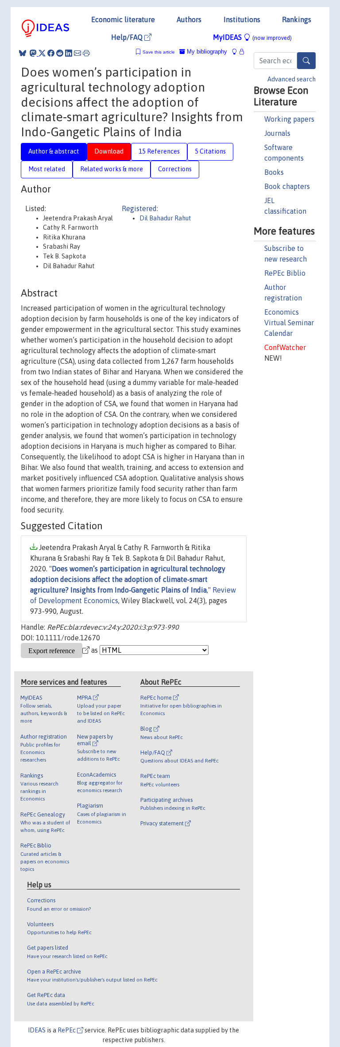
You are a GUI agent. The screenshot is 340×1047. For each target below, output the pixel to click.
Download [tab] (109, 151)
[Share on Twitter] (42, 53)
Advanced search (291, 79)
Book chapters (287, 186)
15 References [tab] (159, 151)
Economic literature (123, 19)
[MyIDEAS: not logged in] (237, 51)
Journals (277, 133)
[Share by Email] (77, 53)
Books (274, 172)
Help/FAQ (127, 37)
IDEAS (37, 1030)
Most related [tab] (46, 169)
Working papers (289, 119)
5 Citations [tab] (210, 151)
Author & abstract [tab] (53, 151)
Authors (189, 19)
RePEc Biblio (284, 273)
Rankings (296, 19)
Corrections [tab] (175, 169)
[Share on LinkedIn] (68, 53)
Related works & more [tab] (111, 169)
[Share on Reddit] (59, 53)
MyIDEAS (252, 37)
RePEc (67, 1030)
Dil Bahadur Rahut (165, 218)
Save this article (159, 52)
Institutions (242, 19)
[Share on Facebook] (50, 53)
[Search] (306, 60)
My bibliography (206, 51)
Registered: (140, 208)
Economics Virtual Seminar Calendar (289, 322)
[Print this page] (86, 53)
